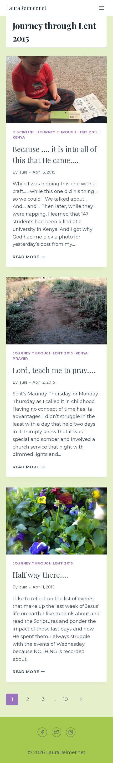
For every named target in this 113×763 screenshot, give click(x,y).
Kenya (19, 137)
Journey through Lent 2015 (67, 132)
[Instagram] (70, 732)
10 (65, 699)
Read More (29, 257)
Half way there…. (40, 574)
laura (22, 172)
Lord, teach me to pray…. (54, 370)
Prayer (20, 358)
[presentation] (56, 89)
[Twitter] (56, 732)
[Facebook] (42, 732)
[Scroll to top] (99, 754)
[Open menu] (101, 7)
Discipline (23, 132)
